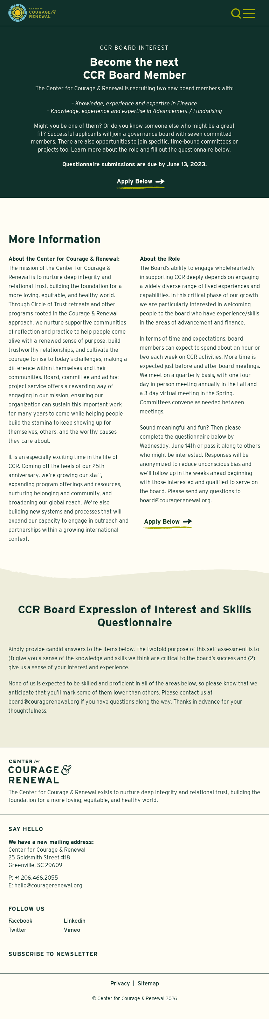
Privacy (120, 983)
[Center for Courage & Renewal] (32, 12)
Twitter (17, 930)
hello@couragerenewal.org (48, 885)
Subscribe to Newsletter (53, 954)
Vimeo (72, 930)
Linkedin (74, 920)
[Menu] (249, 13)
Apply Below (134, 181)
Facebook (20, 920)
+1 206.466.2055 (36, 877)
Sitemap (148, 983)
